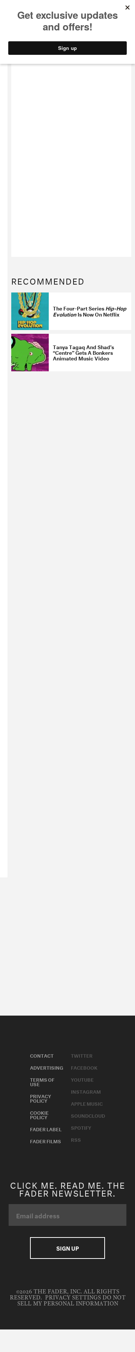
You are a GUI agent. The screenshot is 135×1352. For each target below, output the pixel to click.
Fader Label (46, 1128)
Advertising (46, 1067)
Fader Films (45, 1140)
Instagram (86, 1091)
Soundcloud (88, 1115)
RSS (76, 1139)
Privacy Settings (73, 1298)
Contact (42, 1055)
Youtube (82, 1079)
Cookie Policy (39, 1114)
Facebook (84, 1067)
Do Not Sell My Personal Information (71, 1301)
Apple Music (87, 1103)
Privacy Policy (40, 1098)
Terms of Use (42, 1081)
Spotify (81, 1127)
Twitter (82, 1055)
